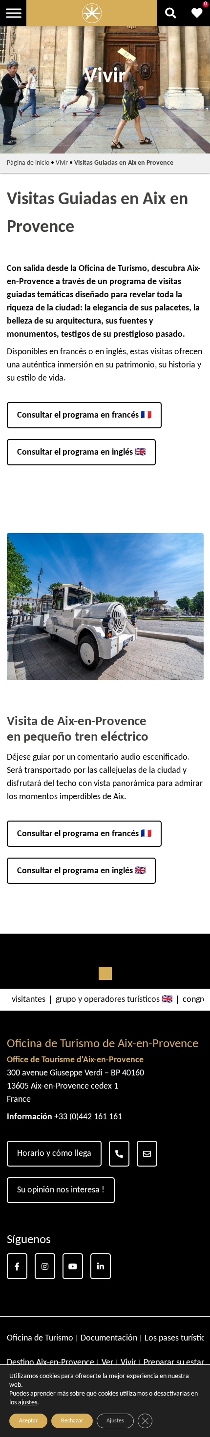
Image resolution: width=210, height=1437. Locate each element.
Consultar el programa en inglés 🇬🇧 (81, 452)
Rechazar (72, 1421)
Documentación (109, 1338)
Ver (107, 1362)
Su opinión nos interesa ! (61, 1190)
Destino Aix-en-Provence (50, 1362)
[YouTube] (73, 1266)
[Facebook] (17, 1266)
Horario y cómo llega (54, 1153)
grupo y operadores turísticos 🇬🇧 (114, 1000)
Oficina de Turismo (40, 1338)
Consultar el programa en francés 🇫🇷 (84, 415)
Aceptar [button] (28, 1421)
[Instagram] (45, 1266)
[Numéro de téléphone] (119, 1154)
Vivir (62, 163)
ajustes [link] (27, 1402)
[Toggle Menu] (13, 13)
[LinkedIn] (100, 1266)
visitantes (28, 1000)
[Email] (147, 1154)
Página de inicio (28, 163)
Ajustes (115, 1421)
